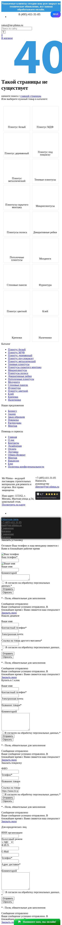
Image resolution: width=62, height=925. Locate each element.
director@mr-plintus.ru (47, 486)
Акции (12, 414)
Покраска (13, 419)
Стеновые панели (17, 285)
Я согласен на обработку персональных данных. (33, 732)
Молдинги (45, 258)
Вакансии (13, 460)
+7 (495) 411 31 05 (11, 522)
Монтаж (12, 425)
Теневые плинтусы (45, 179)
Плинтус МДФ (45, 127)
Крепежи (17, 337)
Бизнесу (12, 411)
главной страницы (30, 96)
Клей (45, 311)
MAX (55, 14)
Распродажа (14, 422)
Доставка (13, 451)
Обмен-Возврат (16, 454)
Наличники (45, 337)
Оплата (12, 448)
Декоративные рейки (45, 232)
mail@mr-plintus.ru (11, 525)
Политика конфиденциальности (26, 466)
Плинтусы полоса (17, 232)
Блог (10, 463)
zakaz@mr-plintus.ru (12, 25)
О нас (11, 440)
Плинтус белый (17, 127)
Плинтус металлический (16, 179)
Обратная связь (10, 519)
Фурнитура (45, 285)
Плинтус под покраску (45, 153)
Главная (12, 437)
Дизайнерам (15, 445)
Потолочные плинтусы (17, 258)
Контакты (13, 443)
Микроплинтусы (45, 206)
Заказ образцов (16, 417)
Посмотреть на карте (13, 504)
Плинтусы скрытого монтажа (16, 206)
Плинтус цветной (17, 311)
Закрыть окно (9, 612)
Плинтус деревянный (17, 153)
